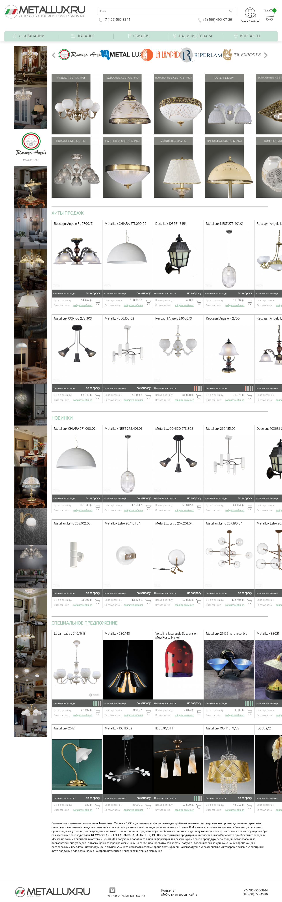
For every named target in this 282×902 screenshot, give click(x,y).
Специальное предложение (85, 623)
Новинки (62, 418)
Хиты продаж (67, 213)
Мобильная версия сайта (179, 894)
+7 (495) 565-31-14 (116, 19)
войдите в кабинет (82, 305)
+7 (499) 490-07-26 (217, 19)
